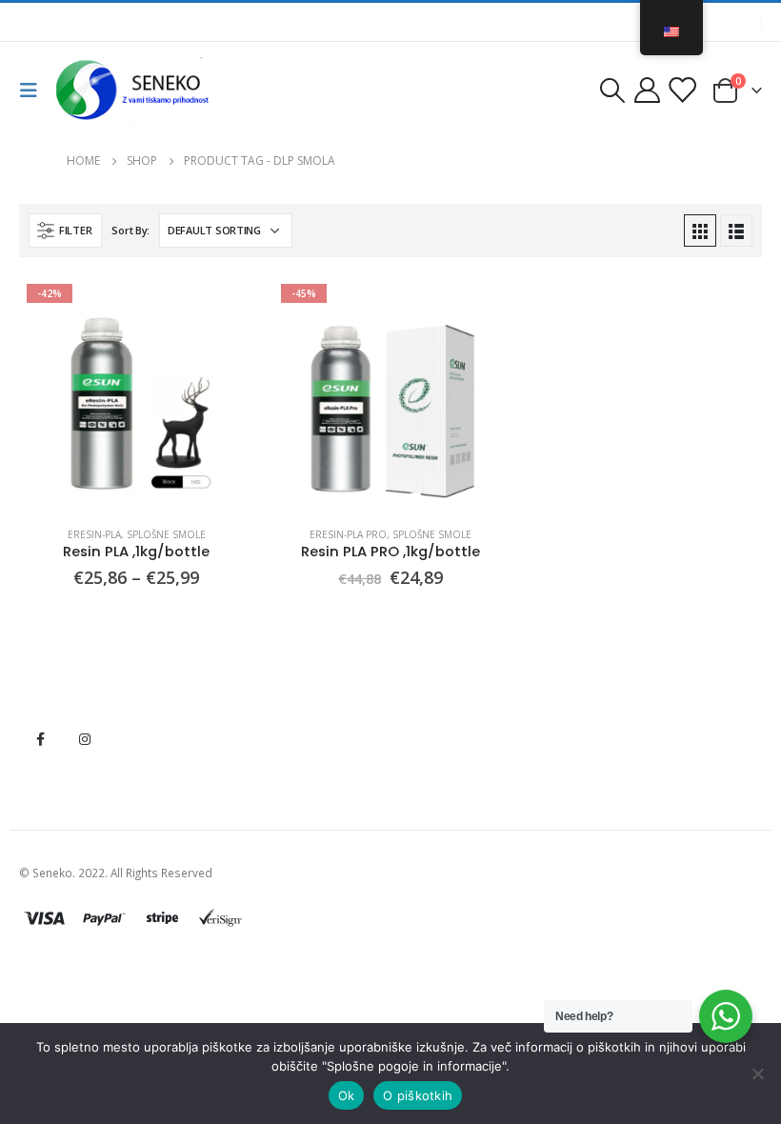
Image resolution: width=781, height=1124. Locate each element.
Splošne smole (166, 534)
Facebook (40, 739)
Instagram (85, 739)
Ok (346, 1095)
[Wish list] (682, 90)
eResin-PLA (94, 534)
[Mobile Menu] (34, 90)
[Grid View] (700, 230)
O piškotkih (417, 1095)
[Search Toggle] (612, 90)
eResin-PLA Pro (348, 534)
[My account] (646, 90)
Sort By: (130, 230)
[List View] (736, 230)
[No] (757, 1073)
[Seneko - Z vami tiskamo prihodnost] (135, 90)
